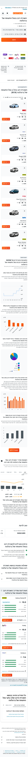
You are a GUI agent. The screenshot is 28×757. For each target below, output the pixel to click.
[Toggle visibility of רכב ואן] (17, 368)
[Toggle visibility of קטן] (18, 363)
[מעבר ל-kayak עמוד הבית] (18, 13)
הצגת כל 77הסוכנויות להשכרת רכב (18, 685)
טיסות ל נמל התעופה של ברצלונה (16, 714)
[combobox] (20, 23)
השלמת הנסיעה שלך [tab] (19, 705)
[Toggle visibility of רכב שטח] (17, 370)
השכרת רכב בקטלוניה (21, 752)
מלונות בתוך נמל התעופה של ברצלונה (15, 716)
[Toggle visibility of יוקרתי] (17, 372)
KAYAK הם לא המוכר (20, 737)
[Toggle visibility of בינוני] (17, 366)
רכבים (17, 750)
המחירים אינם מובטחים (19, 732)
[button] (1, 8)
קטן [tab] (25, 472)
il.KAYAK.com (22, 750)
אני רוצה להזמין (6, 119)
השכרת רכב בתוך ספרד (9, 750)
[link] (14, 450)
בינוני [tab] (20, 472)
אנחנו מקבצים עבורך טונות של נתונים (16, 740)
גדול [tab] (15, 472)
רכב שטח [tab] (9, 472)
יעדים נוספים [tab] (8, 705)
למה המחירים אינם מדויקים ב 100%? (16, 742)
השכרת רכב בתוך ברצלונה (10, 752)
